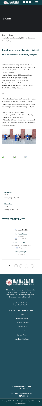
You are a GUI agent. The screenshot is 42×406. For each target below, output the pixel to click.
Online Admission (22, 318)
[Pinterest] (31, 266)
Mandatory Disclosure (22, 339)
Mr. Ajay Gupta (21, 252)
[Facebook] (16, 266)
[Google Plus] (21, 266)
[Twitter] (26, 266)
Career (22, 314)
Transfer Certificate (22, 331)
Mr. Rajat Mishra (21, 234)
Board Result (22, 327)
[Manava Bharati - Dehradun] (11, 3)
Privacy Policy (22, 335)
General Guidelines (22, 323)
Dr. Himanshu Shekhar (21, 243)
